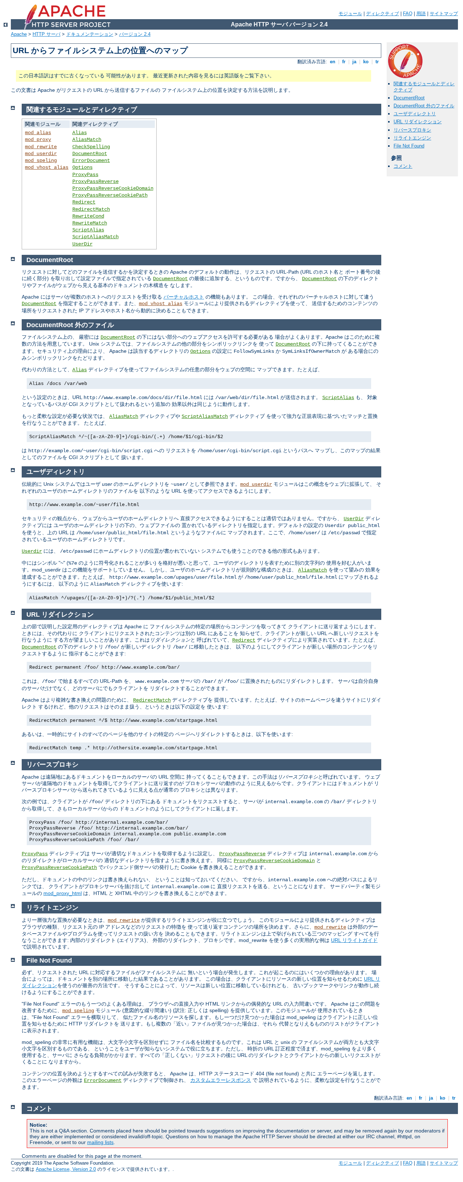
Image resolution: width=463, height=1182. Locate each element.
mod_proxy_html (62, 893)
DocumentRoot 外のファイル (424, 105)
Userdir (32, 551)
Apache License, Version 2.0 (66, 1169)
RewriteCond (88, 216)
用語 (421, 13)
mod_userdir (41, 154)
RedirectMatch (91, 209)
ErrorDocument (91, 160)
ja (354, 61)
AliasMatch (86, 139)
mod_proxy (38, 139)
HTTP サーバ (46, 34)
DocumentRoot (409, 97)
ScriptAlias (88, 230)
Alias (79, 133)
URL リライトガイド (354, 940)
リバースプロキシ (412, 130)
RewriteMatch (89, 223)
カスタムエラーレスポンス (220, 1080)
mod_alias (38, 133)
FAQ (407, 13)
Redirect (83, 202)
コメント (403, 166)
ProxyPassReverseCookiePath (110, 195)
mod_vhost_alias (46, 167)
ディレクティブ (382, 13)
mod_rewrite (41, 147)
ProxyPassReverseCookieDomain (112, 188)
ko (366, 61)
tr (377, 61)
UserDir (82, 244)
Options (82, 167)
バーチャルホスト (183, 297)
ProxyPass (85, 174)
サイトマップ (444, 13)
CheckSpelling (91, 147)
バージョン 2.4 (134, 34)
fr (344, 61)
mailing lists (100, 1142)
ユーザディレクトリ (415, 113)
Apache (19, 34)
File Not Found (409, 146)
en (332, 61)
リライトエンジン (412, 138)
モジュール (350, 13)
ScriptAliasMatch (95, 237)
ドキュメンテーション (89, 34)
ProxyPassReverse (95, 181)
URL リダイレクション (418, 121)
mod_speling (41, 160)
